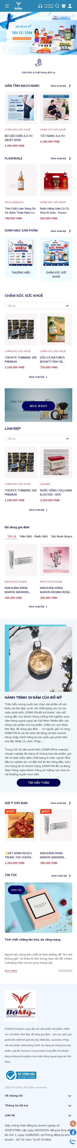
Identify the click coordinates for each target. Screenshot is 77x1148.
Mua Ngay (38, 406)
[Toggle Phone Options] (73, 1124)
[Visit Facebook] (73, 1132)
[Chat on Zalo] (73, 1141)
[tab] (11, 536)
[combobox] (38, 305)
